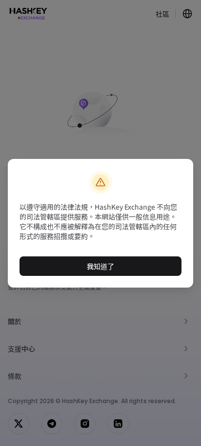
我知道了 (100, 266)
